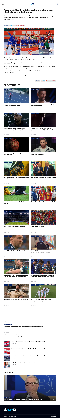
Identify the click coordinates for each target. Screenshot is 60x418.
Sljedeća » (10, 308)
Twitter (12, 25)
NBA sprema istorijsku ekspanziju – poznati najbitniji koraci (15, 153)
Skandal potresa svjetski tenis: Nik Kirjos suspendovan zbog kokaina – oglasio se (14, 129)
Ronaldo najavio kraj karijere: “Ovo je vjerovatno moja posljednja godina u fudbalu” (43, 129)
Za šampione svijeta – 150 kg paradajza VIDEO (43, 202)
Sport (10, 89)
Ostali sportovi (8, 23)
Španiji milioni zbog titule (37, 226)
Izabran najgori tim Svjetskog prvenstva (14, 226)
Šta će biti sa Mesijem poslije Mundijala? (14, 250)
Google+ (17, 25)
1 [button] (52, 399)
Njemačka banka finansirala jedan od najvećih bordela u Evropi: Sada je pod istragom (25, 398)
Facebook (6, 25)
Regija (10, 396)
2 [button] (53, 399)
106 (7, 308)
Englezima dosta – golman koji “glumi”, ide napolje (15, 202)
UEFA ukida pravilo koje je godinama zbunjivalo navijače (16, 178)
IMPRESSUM (53, 416)
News (5, 324)
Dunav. (15, 416)
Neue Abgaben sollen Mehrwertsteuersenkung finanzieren (24, 362)
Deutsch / (56, 0)
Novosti (6, 89)
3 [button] (54, 399)
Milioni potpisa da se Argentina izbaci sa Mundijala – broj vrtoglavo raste (41, 300)
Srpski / (52, 0)
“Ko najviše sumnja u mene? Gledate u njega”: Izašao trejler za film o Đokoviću (16, 300)
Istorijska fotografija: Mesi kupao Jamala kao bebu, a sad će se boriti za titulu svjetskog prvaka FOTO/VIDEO (16, 277)
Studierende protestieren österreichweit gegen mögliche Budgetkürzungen (23, 326)
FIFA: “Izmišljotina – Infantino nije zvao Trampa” (43, 177)
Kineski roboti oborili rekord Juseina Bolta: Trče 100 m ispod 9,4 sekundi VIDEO (16, 104)
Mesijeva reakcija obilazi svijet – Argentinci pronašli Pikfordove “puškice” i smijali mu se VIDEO (42, 277)
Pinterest (22, 25)
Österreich (9, 324)
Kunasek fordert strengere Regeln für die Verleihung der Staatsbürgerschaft (28, 341)
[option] (30, 388)
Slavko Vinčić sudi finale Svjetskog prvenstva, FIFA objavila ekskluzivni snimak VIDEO (43, 251)
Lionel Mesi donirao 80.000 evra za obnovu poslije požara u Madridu (42, 153)
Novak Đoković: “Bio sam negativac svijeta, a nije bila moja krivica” (43, 104)
